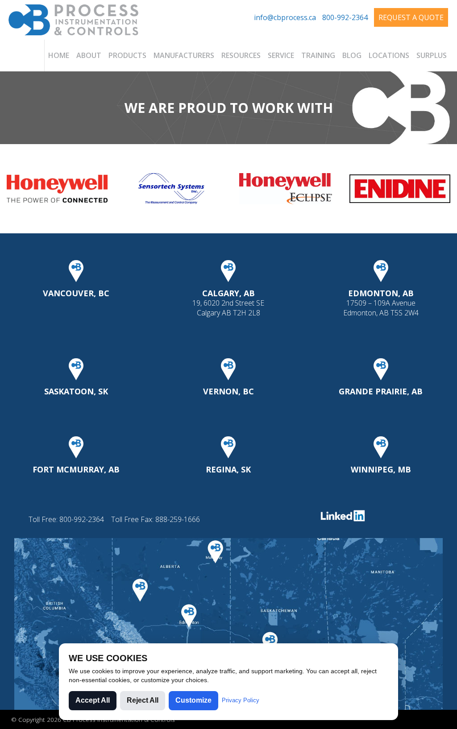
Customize (193, 700)
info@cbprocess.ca (285, 17)
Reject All (142, 700)
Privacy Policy (240, 700)
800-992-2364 (345, 17)
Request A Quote (411, 17)
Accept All (92, 700)
